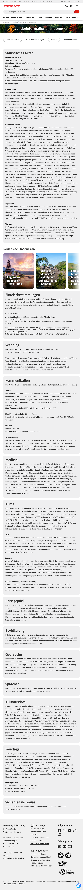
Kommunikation (70, 40)
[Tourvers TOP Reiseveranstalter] (61, 855)
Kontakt (22, 884)
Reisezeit (58, 17)
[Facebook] (62, 2)
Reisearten (30, 17)
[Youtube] (69, 2)
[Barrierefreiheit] (78, 885)
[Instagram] (65, 2)
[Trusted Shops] (68, 855)
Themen (48, 17)
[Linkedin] (75, 2)
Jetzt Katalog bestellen (39, 843)
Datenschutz (51, 882)
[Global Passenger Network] (66, 872)
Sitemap (7, 884)
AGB (33, 882)
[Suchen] (76, 11)
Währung (54, 40)
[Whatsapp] (72, 2)
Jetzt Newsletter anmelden (41, 866)
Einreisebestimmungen (35, 40)
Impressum (40, 882)
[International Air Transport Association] (62, 863)
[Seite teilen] (79, 2)
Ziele (40, 17)
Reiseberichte (74, 17)
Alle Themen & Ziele (14, 17)
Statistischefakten (12, 40)
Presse (15, 884)
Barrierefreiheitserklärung (68, 882)
